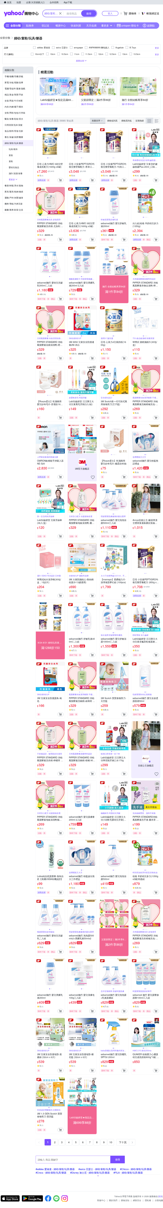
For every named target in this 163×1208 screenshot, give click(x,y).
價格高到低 (126, 120)
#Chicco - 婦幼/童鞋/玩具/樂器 (136, 1169)
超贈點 (151, 25)
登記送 (45, 25)
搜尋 (117, 1159)
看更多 (105, 25)
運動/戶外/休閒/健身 (14, 197)
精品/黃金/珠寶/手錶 (14, 94)
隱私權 (148, 1200)
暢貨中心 (61, 25)
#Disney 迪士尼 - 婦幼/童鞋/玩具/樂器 (90, 1172)
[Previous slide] (38, 142)
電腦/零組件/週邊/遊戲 (15, 88)
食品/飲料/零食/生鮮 (14, 130)
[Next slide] (63, 142)
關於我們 (113, 1200)
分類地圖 (159, 1200)
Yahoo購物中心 (21, 13)
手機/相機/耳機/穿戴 (14, 76)
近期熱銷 (139, 120)
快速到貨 (76, 25)
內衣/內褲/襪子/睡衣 (14, 106)
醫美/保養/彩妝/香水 (14, 118)
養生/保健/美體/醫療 (14, 136)
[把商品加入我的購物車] (60, 180)
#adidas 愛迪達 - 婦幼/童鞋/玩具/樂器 (55, 1169)
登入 (110, 13)
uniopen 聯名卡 (130, 25)
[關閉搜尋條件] (60, 13)
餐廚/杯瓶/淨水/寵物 (14, 185)
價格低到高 (112, 120)
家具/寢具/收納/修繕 (14, 191)
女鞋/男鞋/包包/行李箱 (15, 112)
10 (110, 1142)
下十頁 (123, 1142)
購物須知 (125, 1200)
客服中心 (101, 1200)
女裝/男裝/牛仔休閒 (13, 100)
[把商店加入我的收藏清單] (93, 477)
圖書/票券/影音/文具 (14, 209)
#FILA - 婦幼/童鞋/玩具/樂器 (128, 1172)
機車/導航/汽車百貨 (13, 203)
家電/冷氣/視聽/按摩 (14, 82)
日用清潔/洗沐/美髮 (13, 124)
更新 (160, 1196)
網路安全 (137, 1200)
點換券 (30, 25)
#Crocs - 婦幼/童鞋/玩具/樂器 (51, 1172)
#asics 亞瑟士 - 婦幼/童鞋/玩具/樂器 (97, 1169)
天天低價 (91, 25)
